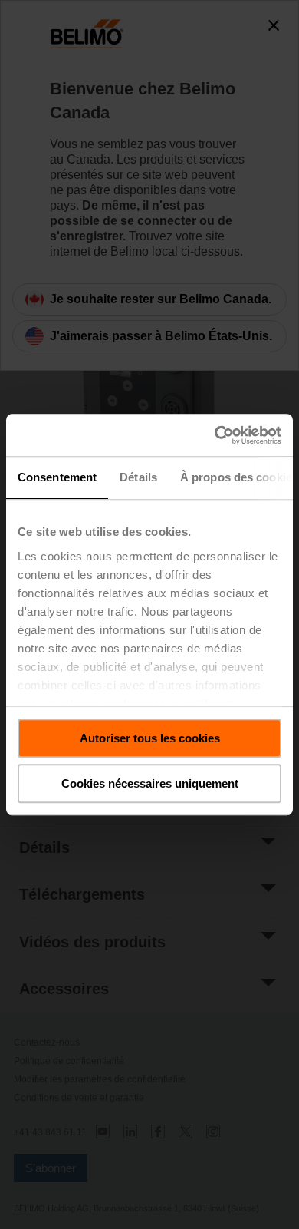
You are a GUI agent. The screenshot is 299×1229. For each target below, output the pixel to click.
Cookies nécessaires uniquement (149, 783)
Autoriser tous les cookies (150, 738)
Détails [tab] (138, 477)
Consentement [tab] (57, 477)
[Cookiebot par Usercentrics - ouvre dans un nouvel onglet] (215, 435)
